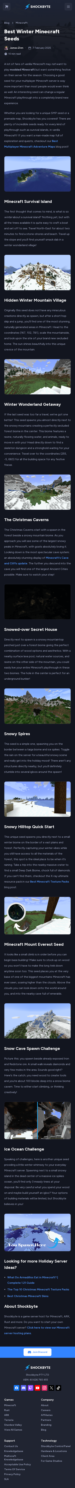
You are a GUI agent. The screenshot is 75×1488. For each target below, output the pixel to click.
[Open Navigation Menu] (68, 7)
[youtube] (37, 1388)
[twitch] (30, 1388)
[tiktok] (58, 1388)
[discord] (23, 1388)
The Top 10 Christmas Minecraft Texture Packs (38, 1289)
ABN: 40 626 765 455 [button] (35, 1379)
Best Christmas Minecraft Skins (27, 1296)
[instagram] (44, 1388)
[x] (51, 1388)
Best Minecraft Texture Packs (49, 881)
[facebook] (16, 1388)
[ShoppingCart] (6, 7)
